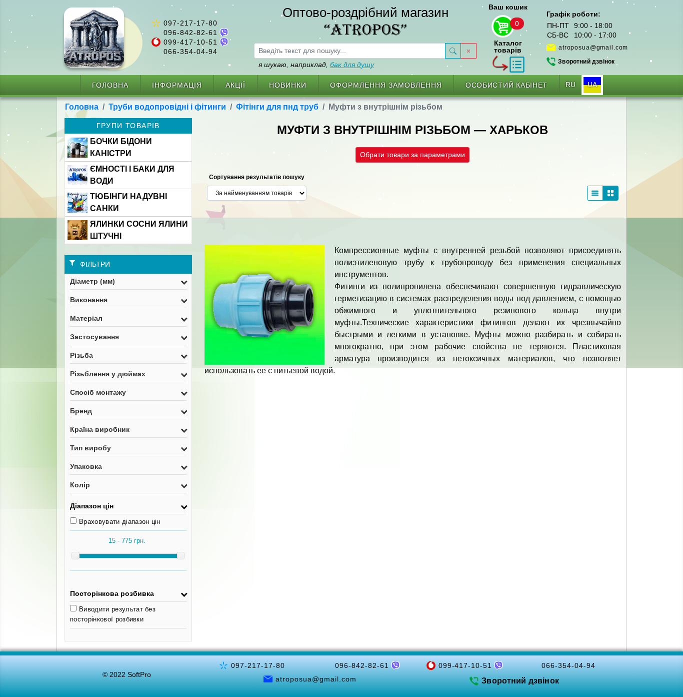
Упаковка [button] (86, 466)
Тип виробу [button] (90, 448)
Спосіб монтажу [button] (98, 392)
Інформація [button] (177, 85)
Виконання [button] (89, 300)
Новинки (287, 85)
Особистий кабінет (507, 85)
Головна (110, 85)
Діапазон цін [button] (92, 506)
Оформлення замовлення (386, 85)
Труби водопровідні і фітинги (167, 107)
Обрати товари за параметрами (412, 155)
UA (592, 85)
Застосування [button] (94, 337)
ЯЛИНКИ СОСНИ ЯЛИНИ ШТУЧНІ (139, 230)
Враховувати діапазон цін (119, 521)
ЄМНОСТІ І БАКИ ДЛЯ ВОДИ (132, 175)
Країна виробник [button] (100, 429)
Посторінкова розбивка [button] (112, 593)
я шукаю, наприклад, (316, 65)
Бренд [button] (81, 411)
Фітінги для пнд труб (277, 107)
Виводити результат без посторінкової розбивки (113, 614)
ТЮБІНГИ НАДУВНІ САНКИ (128, 202)
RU (571, 85)
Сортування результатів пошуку (256, 177)
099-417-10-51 (191, 42)
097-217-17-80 (191, 23)
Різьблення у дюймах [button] (108, 374)
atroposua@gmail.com (593, 47)
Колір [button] (80, 485)
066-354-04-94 (191, 52)
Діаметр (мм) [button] (92, 281)
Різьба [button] (81, 355)
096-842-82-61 (191, 33)
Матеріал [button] (86, 318)
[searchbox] (350, 51)
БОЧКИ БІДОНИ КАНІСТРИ (121, 147)
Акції (236, 85)
